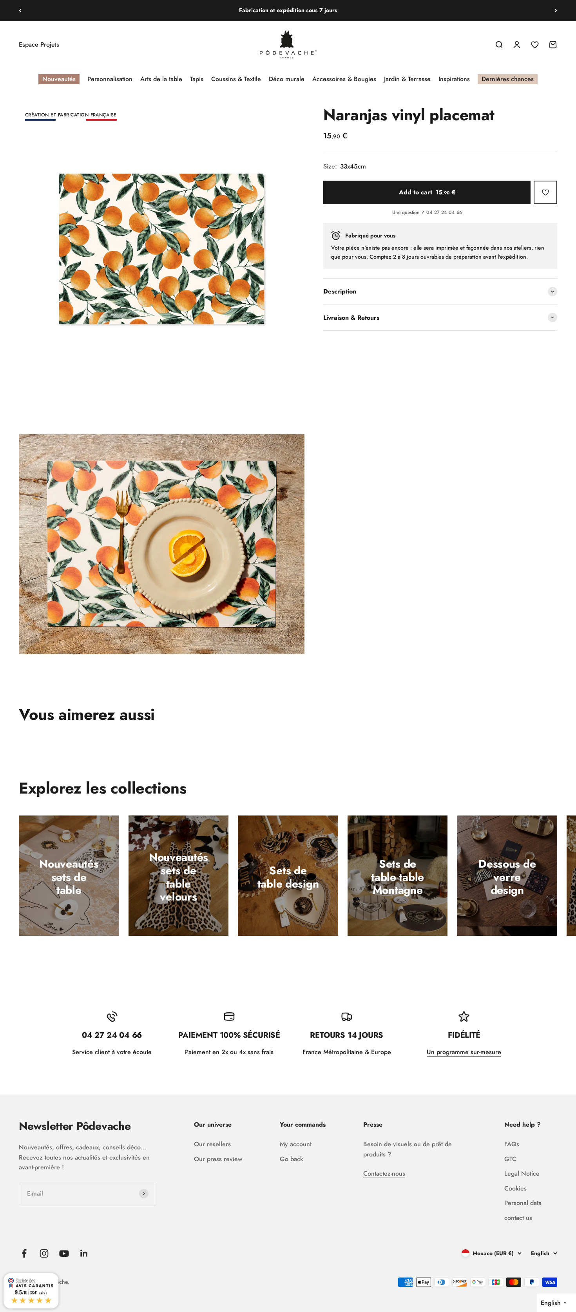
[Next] (555, 10)
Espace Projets (39, 44)
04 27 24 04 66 (444, 213)
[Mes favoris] (545, 192)
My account (296, 1144)
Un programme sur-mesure (464, 1051)
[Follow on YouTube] (64, 1253)
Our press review (218, 1158)
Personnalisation (109, 78)
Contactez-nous (384, 1173)
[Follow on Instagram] (44, 1253)
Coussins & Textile (236, 78)
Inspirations (454, 78)
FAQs (511, 1144)
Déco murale (286, 78)
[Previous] (20, 10)
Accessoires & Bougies (344, 78)
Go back (291, 1158)
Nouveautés (59, 78)
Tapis (196, 78)
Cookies (515, 1188)
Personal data (523, 1202)
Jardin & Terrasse (407, 78)
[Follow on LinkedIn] (84, 1253)
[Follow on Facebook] (24, 1253)
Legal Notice (522, 1173)
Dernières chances (508, 78)
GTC (510, 1158)
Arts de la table (161, 78)
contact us (518, 1217)
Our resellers (212, 1144)
